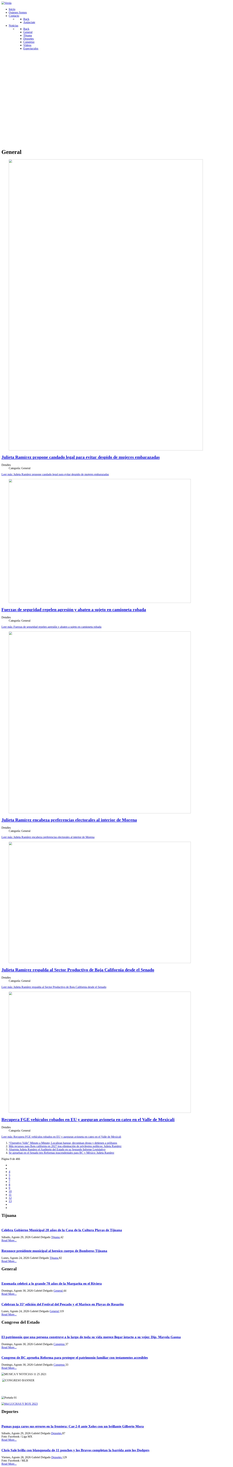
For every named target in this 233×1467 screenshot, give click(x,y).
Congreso (59, 1344)
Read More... (9, 1240)
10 (10, 1191)
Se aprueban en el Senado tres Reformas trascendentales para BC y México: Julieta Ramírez (61, 1152)
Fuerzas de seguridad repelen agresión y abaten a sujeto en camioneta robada (73, 609)
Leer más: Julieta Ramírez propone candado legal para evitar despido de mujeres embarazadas (55, 474)
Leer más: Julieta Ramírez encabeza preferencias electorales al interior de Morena (47, 837)
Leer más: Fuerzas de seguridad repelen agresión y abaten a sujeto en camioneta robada (51, 626)
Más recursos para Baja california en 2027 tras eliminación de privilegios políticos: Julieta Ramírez (65, 1146)
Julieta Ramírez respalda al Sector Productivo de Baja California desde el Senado (77, 969)
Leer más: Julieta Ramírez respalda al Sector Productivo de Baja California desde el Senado (53, 987)
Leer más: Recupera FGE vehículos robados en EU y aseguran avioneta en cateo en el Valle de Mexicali (61, 1136)
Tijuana (55, 1237)
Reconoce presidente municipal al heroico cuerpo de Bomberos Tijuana (54, 1251)
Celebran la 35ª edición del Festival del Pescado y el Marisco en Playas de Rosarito (62, 1304)
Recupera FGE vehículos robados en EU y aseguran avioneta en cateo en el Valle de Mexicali (88, 1119)
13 (10, 1201)
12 (10, 1197)
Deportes (56, 1433)
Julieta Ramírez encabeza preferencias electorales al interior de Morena (69, 820)
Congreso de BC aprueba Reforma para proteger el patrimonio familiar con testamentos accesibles (74, 1357)
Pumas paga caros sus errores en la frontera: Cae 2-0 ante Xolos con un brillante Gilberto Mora (72, 1426)
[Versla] (6, 3)
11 (10, 1194)
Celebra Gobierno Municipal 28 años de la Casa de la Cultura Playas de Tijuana (61, 1230)
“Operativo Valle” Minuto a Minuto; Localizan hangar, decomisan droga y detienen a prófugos (63, 1142)
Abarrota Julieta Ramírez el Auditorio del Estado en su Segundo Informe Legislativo (57, 1149)
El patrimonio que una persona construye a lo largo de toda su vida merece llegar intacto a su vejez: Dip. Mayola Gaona (91, 1337)
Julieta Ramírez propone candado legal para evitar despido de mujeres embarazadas (80, 457)
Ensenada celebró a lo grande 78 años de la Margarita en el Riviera (51, 1283)
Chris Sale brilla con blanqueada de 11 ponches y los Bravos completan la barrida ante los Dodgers (75, 1450)
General (58, 1290)
